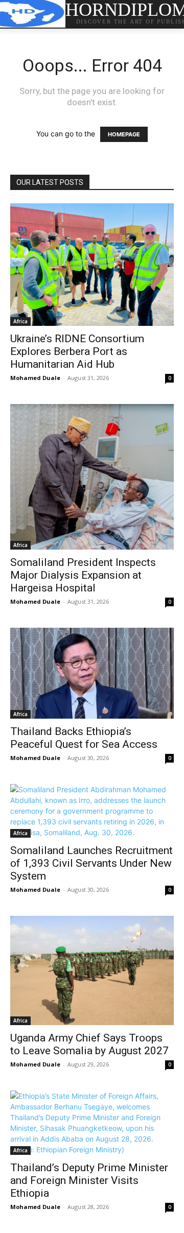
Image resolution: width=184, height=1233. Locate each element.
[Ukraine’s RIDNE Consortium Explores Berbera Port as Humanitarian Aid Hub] (92, 264)
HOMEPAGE (124, 134)
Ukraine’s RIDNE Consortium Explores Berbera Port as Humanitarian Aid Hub (77, 351)
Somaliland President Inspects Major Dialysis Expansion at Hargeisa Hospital (83, 575)
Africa (20, 321)
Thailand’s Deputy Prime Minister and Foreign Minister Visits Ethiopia (89, 1180)
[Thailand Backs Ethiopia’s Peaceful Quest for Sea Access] (92, 673)
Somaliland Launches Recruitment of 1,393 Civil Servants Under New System (91, 863)
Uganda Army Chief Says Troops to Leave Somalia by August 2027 (89, 1044)
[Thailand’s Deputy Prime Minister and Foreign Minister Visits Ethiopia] (92, 1122)
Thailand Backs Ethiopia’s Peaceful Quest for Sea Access (83, 737)
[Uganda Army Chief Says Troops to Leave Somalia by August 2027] (92, 970)
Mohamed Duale (35, 378)
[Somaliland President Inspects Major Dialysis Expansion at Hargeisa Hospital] (92, 477)
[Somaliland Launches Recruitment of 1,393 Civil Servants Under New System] (92, 811)
